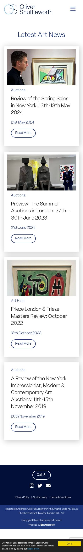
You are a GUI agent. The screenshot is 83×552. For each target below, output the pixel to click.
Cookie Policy (33, 548)
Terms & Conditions (61, 497)
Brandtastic (48, 525)
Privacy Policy (22, 497)
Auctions (18, 90)
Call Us (42, 475)
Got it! (69, 543)
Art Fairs (17, 301)
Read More (23, 133)
